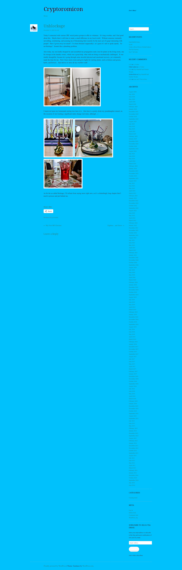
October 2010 (133, 478)
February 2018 (133, 342)
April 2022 (132, 218)
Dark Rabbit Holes (134, 42)
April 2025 (132, 131)
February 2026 (133, 107)
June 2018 (132, 332)
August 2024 (133, 151)
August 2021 (133, 238)
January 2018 (133, 344)
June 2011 (132, 460)
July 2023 (132, 183)
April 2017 (132, 366)
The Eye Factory (134, 49)
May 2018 (132, 334)
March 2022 (132, 220)
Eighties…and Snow (116, 225)
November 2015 (133, 408)
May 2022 (132, 215)
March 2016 (132, 399)
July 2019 (132, 300)
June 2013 (132, 423)
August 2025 (133, 121)
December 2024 (133, 141)
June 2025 (132, 126)
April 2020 (132, 277)
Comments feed (133, 515)
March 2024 (132, 163)
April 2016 (132, 396)
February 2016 (133, 401)
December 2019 (133, 287)
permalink (55, 217)
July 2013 (132, 421)
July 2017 (132, 359)
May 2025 (132, 129)
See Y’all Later (133, 52)
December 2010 (133, 475)
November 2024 (133, 144)
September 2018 (133, 324)
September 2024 (133, 149)
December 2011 (133, 446)
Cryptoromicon (63, 9)
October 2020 (133, 262)
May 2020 (132, 275)
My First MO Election (52, 225)
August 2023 (133, 181)
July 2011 (132, 458)
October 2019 (133, 292)
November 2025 (133, 114)
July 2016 (132, 389)
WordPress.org (133, 518)
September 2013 (133, 418)
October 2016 (133, 381)
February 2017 (133, 371)
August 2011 (133, 455)
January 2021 (133, 255)
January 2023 (133, 198)
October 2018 (133, 322)
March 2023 (132, 193)
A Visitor (136, 64)
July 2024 (132, 154)
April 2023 (132, 191)
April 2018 (132, 337)
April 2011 (132, 465)
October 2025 (133, 116)
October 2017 (133, 351)
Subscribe (134, 549)
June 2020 (132, 272)
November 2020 (133, 260)
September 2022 (133, 208)
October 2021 (133, 233)
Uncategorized (133, 498)
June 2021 (132, 243)
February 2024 (133, 166)
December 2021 (133, 228)
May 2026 (132, 99)
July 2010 (132, 483)
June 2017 (132, 361)
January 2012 (133, 443)
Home (46, 16)
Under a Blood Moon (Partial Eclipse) (140, 47)
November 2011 (133, 448)
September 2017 (133, 354)
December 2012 (133, 433)
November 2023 (133, 173)
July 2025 (132, 124)
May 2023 (132, 188)
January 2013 (133, 431)
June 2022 (132, 213)
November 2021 (133, 230)
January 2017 (133, 374)
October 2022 (133, 205)
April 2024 (132, 161)
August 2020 (133, 267)
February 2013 (133, 428)
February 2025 (133, 136)
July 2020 (132, 270)
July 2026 (132, 94)
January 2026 (133, 109)
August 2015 (133, 416)
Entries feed (132, 513)
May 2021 (132, 245)
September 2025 (133, 119)
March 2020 (132, 280)
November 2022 (133, 203)
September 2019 (133, 295)
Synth (130, 44)
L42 (58, 30)
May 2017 (132, 364)
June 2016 (132, 391)
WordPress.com (87, 566)
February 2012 (133, 441)
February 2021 (133, 253)
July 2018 (132, 329)
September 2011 (133, 453)
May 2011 (132, 463)
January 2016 (133, 403)
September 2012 (133, 436)
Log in (131, 510)
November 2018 (133, 319)
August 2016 (133, 386)
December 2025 (133, 111)
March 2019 (132, 309)
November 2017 (133, 349)
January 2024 (133, 168)
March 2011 (132, 468)
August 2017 (133, 356)
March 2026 (132, 104)
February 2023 (133, 196)
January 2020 (133, 285)
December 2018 (133, 317)
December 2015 (133, 406)
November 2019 (133, 290)
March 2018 (132, 339)
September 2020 (133, 265)
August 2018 (133, 327)
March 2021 (132, 250)
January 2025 (133, 139)
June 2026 (132, 97)
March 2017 (132, 369)
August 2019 (133, 297)
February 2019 (133, 312)
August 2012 (133, 438)
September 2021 (133, 235)
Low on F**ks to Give (140, 79)
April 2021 (132, 248)
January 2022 (133, 225)
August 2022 (133, 210)
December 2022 (133, 201)
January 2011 (133, 473)
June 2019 (132, 302)
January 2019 (133, 314)
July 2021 (132, 240)
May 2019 (132, 304)
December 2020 (133, 257)
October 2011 (133, 450)
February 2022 (133, 223)
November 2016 (133, 379)
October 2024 (133, 146)
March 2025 (132, 134)
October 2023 (133, 176)
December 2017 (133, 347)
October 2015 (133, 411)
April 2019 (132, 307)
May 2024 (132, 158)
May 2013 (132, 426)
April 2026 (132, 102)
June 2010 (132, 485)
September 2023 (133, 178)
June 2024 (132, 156)
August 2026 (133, 92)
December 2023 (133, 171)
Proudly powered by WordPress (55, 566)
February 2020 (133, 282)
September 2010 (133, 480)
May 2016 (132, 394)
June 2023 (132, 186)
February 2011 (133, 470)
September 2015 (133, 413)
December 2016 (133, 376)
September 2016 (133, 384)
